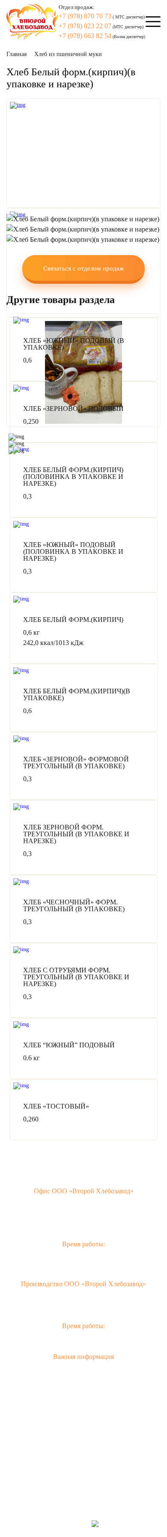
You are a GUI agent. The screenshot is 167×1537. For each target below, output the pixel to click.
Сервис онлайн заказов (83, 1409)
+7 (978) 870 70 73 (85, 16)
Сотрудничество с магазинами (84, 1422)
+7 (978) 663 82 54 (85, 35)
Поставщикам (83, 1462)
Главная (16, 54)
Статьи (83, 1435)
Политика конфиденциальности (83, 1382)
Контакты (84, 1448)
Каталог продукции (83, 1395)
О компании (83, 1369)
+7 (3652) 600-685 (89, 1214)
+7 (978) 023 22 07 (85, 26)
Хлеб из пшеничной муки (68, 54)
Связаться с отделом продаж (83, 268)
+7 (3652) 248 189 (59, 1307)
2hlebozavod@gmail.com (83, 1225)
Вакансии (83, 1475)
